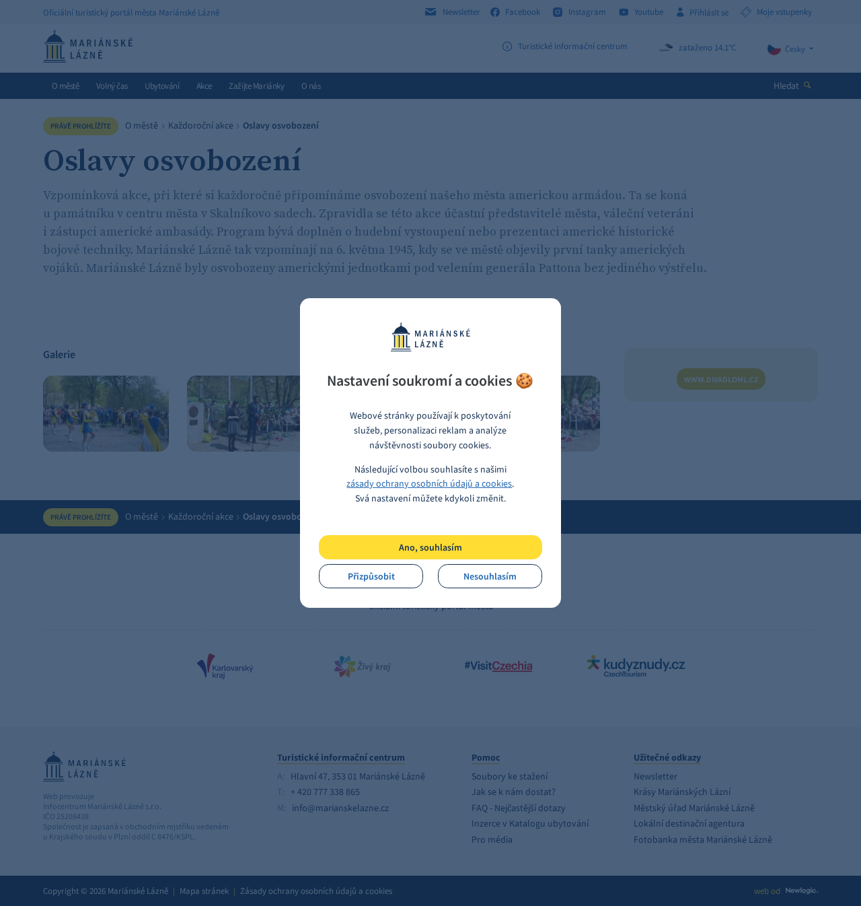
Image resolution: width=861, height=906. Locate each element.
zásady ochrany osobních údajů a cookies (429, 483)
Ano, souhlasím (430, 547)
